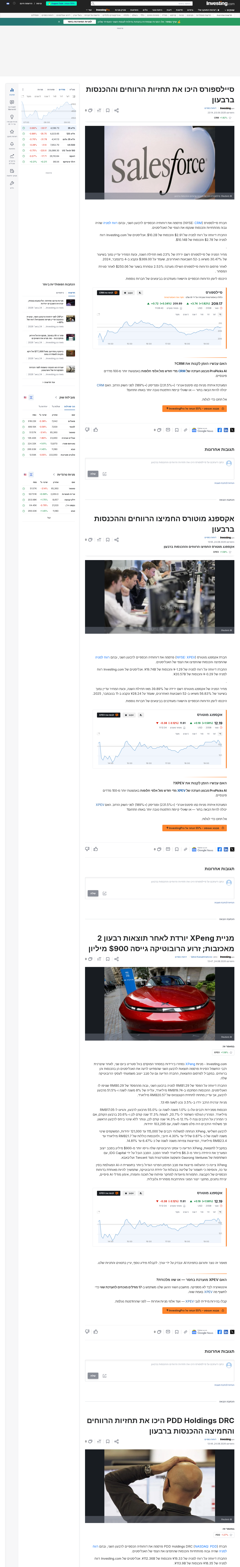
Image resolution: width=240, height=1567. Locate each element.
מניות (181, 15)
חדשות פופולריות (203, 15)
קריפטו (173, 15)
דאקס (72, 156)
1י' (220, 314)
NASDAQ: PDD (206, 1546)
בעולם (135, 15)
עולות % (56, 406)
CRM (198, 223)
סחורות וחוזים (153, 15)
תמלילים (35, 15)
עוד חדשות (49, 382)
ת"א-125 (70, 133)
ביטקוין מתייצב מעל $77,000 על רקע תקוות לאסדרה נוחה (45, 353)
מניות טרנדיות (66, 474)
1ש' (214, 314)
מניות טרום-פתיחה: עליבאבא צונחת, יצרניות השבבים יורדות (45, 302)
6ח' (201, 314)
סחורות (50, 89)
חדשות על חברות (92, 15)
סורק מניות (120, 10)
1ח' (208, 314)
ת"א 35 (71, 128)
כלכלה (126, 15)
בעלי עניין (77, 15)
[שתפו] (116, 110)
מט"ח (164, 15)
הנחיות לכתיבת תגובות (224, 483)
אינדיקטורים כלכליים (112, 15)
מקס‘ (177, 314)
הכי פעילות (69, 406)
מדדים (62, 89)
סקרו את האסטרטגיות (174, 297)
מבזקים (190, 15)
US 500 (71, 145)
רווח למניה (110, 223)
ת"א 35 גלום (69, 139)
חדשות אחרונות (224, 15)
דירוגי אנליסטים (63, 15)
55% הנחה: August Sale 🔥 (61, 3)
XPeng (190, 1064)
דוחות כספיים (47, 15)
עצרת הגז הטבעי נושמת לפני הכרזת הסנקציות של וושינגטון (46, 368)
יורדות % (43, 406)
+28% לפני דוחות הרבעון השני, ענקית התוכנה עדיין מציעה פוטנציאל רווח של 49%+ (45, 319)
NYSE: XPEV (185, 657)
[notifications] (14, 3)
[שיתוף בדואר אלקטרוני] (168, 430)
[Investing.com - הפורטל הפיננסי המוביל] (220, 3)
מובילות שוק (67, 397)
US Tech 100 (68, 150)
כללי (142, 15)
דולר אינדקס (69, 161)
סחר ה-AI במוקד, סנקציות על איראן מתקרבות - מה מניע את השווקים (46, 337)
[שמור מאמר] (108, 110)
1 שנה (194, 314)
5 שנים (186, 314)
